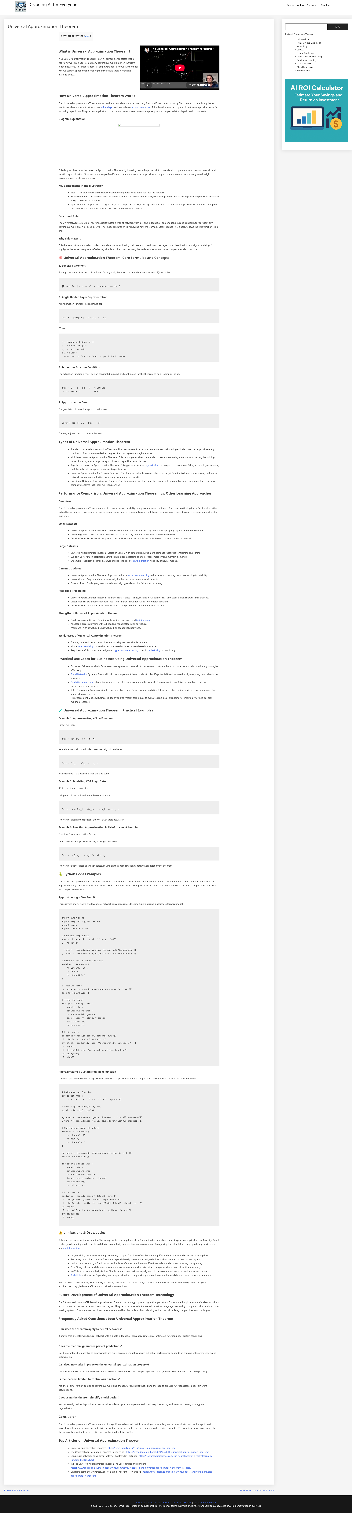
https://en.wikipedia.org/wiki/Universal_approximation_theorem (141, 1447)
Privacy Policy (184, 1502)
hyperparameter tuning (126, 650)
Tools (290, 5)
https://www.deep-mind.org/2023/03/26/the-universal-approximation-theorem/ (167, 1451)
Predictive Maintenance (83, 682)
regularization (152, 465)
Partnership (169, 1502)
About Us (140, 1502)
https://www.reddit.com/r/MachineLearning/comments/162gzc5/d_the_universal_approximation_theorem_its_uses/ (131, 1467)
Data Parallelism (304, 63)
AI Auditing (302, 46)
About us (325, 5)
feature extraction (139, 560)
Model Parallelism (305, 67)
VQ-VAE (300, 49)
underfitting (154, 650)
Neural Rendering (305, 53)
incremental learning (138, 575)
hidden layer (107, 107)
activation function (141, 107)
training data (143, 620)
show (87, 36)
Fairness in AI (303, 39)
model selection (71, 1248)
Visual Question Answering (309, 56)
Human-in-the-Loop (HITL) (309, 43)
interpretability (85, 646)
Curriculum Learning (306, 60)
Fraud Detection (79, 674)
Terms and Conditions (205, 1502)
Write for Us (154, 1502)
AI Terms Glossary (306, 5)
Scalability (76, 1275)
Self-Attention (303, 70)
